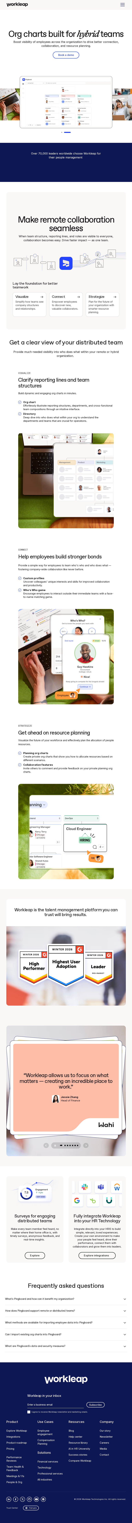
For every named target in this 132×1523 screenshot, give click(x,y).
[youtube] (36, 1499)
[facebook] (15, 1499)
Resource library (78, 1442)
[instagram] (43, 1499)
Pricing (10, 1448)
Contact (104, 1454)
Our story (105, 1430)
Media (103, 1448)
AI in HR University (79, 1448)
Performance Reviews (14, 1459)
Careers (104, 1442)
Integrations (13, 1436)
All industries (44, 1479)
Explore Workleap (16, 1430)
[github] (29, 1499)
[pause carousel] (55, 1145)
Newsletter (106, 1436)
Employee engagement (44, 1432)
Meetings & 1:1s (15, 1476)
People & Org (14, 1482)
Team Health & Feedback (15, 1468)
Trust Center (12, 1508)
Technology (44, 1467)
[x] (22, 1499)
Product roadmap (16, 1442)
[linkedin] (8, 1499)
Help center (75, 1436)
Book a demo (66, 55)
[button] (121, 5)
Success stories (78, 1454)
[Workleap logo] (17, 4)
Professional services (50, 1473)
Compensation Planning (46, 1442)
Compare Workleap (80, 1460)
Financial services (47, 1461)
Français (33, 1508)
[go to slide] (61, 1145)
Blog (71, 1430)
